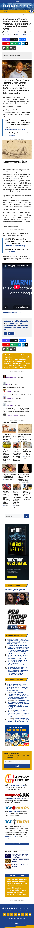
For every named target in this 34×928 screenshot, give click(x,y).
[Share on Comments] (4, 48)
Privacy (23, 922)
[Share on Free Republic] (26, 43)
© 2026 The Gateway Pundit (17, 918)
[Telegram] (22, 914)
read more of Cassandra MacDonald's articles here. (17, 328)
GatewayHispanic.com (16, 785)
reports (14, 179)
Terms (29, 922)
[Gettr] (8, 914)
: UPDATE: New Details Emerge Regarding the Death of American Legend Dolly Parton (18, 720)
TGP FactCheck (10, 837)
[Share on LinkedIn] (23, 43)
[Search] (26, 516)
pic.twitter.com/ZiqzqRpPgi (15, 246)
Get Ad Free (17, 924)
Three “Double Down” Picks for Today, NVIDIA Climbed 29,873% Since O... (19, 856)
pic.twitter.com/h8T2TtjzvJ (15, 129)
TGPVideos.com (14, 811)
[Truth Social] (4, 914)
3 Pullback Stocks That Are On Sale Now (20, 860)
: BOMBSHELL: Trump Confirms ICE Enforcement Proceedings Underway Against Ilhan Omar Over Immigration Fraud (18, 713)
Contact (17, 922)
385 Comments (20, 34)
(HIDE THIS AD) (20, 15)
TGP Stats (17, 844)
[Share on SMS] (7, 48)
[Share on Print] (14, 48)
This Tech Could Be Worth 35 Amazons (19, 865)
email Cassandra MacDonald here (13, 324)
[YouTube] (30, 914)
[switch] (31, 11)
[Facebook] (15, 914)
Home (5, 922)
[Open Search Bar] (26, 11)
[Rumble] (19, 914)
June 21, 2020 (10, 135)
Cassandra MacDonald (16, 321)
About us (10, 922)
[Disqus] (17, 395)
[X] (11, 914)
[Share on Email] (11, 48)
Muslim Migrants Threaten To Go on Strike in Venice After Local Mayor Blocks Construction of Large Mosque (18, 663)
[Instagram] (26, 914)
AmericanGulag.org (15, 799)
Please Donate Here (17, 875)
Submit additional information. (13, 312)
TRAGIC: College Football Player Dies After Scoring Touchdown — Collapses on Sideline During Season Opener (18, 641)
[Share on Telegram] (19, 43)
